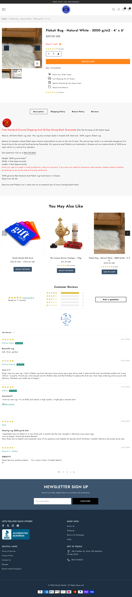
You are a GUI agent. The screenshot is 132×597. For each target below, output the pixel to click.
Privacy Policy (7, 555)
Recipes (5, 564)
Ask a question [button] (111, 299)
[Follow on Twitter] (8, 525)
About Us (71, 526)
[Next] (37, 48)
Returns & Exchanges (75, 535)
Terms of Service (9, 551)
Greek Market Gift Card (22, 258)
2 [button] (63, 472)
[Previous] (6, 48)
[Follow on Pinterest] (18, 525)
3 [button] (67, 472)
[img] (8, 339)
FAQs (69, 539)
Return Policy (78, 111)
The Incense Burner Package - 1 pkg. (66, 258)
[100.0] (66, 318)
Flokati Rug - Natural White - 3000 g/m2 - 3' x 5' (109, 259)
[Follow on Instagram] (13, 525)
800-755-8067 (73, 2)
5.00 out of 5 (28, 298)
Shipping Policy (58, 111)
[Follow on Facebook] (3, 525)
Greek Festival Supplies (11, 569)
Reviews (95, 111)
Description (38, 111)
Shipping (70, 530)
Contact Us (6, 560)
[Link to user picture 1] (8, 409)
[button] (51, 49)
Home (4, 19)
